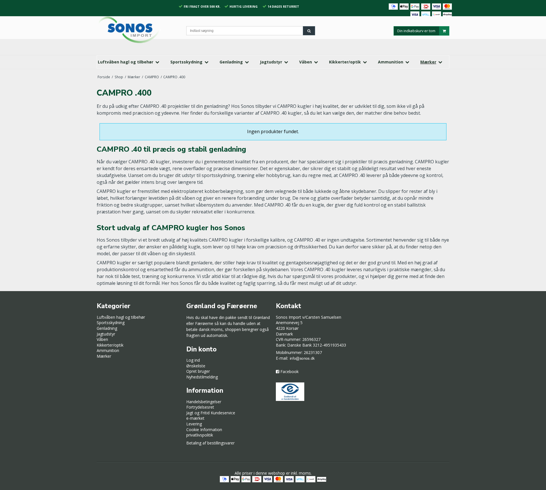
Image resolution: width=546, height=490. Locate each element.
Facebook (289, 371)
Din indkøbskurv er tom (416, 30)
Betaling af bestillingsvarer (210, 443)
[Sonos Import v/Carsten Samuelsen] (139, 29)
